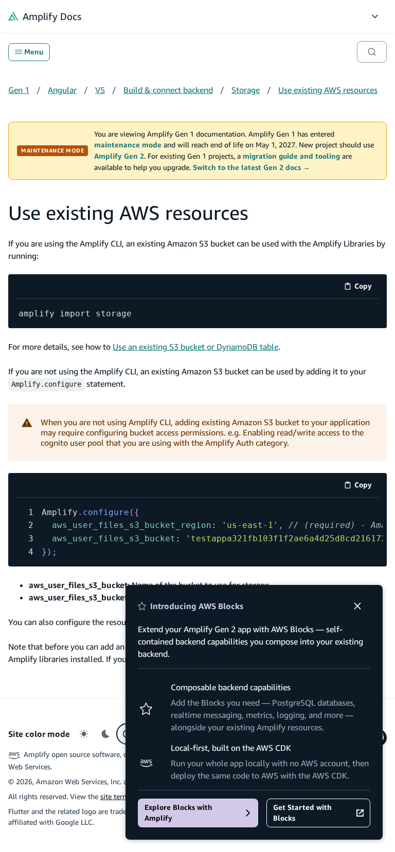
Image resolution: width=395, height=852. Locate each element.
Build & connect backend (168, 90)
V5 (100, 90)
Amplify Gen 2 (119, 156)
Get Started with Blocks (302, 813)
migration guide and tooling (291, 156)
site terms (116, 796)
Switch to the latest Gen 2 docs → (251, 167)
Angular (62, 90)
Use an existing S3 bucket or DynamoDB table (195, 347)
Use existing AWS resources (328, 90)
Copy (366, 287)
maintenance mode (127, 144)
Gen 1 (18, 90)
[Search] (372, 52)
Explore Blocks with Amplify (178, 813)
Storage (245, 90)
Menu (33, 51)
